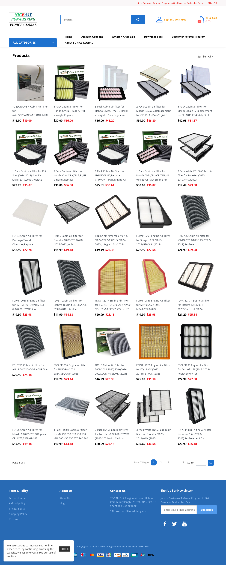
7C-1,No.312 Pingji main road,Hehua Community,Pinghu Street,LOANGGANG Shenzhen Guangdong (133, 502)
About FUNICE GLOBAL (79, 42)
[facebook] (165, 523)
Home (68, 36)
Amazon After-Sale (123, 36)
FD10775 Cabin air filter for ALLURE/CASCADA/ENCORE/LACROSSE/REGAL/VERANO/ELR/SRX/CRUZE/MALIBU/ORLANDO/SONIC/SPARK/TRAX (30, 367)
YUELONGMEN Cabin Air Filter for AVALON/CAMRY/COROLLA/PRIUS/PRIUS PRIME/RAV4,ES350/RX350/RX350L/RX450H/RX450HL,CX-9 (30, 111)
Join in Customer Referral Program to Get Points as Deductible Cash (169, 3)
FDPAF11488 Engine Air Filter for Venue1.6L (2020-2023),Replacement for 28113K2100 (194, 434)
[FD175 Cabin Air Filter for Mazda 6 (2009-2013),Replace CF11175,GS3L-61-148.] (30, 406)
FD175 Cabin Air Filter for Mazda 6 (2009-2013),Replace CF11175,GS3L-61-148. (29, 434)
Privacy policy (17, 508)
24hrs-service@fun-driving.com (128, 511)
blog (62, 503)
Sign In (168, 19)
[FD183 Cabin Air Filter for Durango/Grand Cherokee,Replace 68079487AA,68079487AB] (30, 212)
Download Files (153, 36)
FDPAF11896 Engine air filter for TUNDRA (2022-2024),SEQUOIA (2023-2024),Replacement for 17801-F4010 (71, 369)
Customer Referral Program (188, 36)
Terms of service (18, 498)
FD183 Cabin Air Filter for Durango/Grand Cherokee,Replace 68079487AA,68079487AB (27, 240)
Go (210, 462)
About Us (65, 498)
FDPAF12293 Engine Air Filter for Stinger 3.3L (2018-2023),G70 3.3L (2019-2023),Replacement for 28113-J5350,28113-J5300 (153, 240)
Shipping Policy (18, 514)
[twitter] (175, 523)
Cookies (13, 519)
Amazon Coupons (92, 36)
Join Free (180, 19)
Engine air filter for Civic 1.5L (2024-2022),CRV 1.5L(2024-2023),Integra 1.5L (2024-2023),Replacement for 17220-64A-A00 (112, 240)
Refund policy (17, 503)
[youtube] (185, 523)
